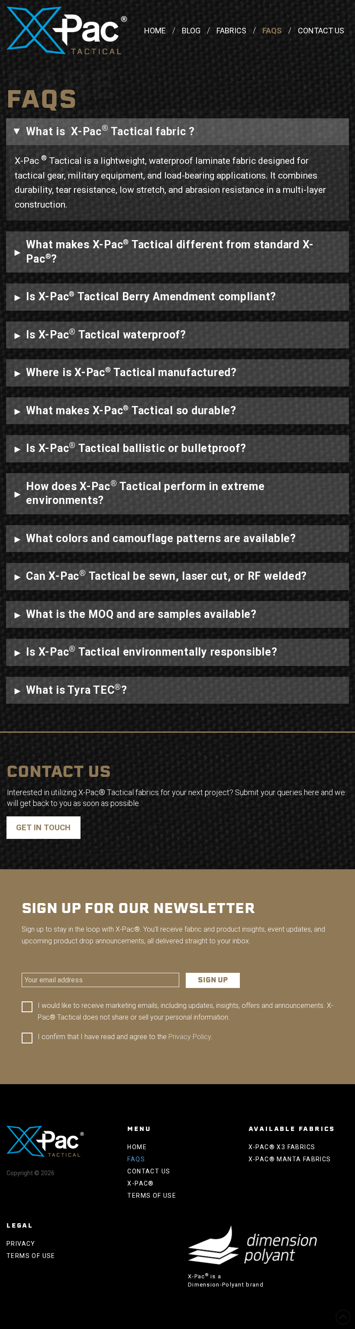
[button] (177, 132)
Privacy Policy (189, 1037)
